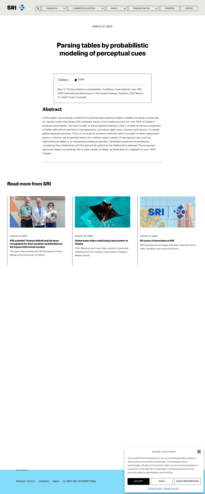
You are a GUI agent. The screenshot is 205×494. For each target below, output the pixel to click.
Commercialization (84, 8)
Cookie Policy (155, 489)
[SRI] (16, 7)
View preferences (187, 481)
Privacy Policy (25, 481)
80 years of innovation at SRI (157, 240)
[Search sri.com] (38, 8)
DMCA (56, 481)
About (114, 8)
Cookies (44, 481)
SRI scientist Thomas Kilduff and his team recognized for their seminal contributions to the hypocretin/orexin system (36, 243)
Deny (162, 481)
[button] (198, 451)
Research (52, 8)
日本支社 (189, 8)
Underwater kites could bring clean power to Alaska (101, 242)
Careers (169, 8)
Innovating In (141, 8)
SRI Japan (22, 470)
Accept (138, 481)
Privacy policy (171, 489)
